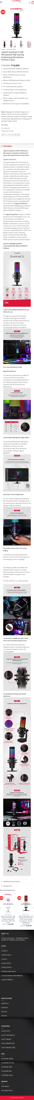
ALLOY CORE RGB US (8, 1035)
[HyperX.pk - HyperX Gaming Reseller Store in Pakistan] (17, 1)
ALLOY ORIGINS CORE (8, 1048)
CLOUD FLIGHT (6, 955)
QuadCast (4, 1007)
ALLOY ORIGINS (6, 1039)
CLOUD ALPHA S (6, 967)
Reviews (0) (7, 886)
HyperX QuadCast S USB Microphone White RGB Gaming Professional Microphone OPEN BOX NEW (8, 919)
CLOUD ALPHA (6, 963)
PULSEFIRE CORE (6, 1067)
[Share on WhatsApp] (2, 134)
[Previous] (4, 23)
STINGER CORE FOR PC (8, 971)
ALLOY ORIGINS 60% (7, 1043)
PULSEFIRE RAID (6, 1071)
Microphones (11, 49)
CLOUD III (4, 951)
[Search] (29, 2)
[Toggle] (1, 146)
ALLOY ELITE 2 (5, 1031)
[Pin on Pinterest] (15, 134)
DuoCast (4, 1012)
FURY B (3, 1091)
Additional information (11, 881)
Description (7, 146)
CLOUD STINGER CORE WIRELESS (12, 976)
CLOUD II (4, 959)
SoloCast (4, 1016)
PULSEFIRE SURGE (7, 1059)
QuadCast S (5, 1003)
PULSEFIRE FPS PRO (7, 1063)
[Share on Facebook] (6, 134)
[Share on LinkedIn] (18, 134)
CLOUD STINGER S (7, 980)
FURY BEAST (5, 1086)
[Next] (29, 23)
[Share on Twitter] (9, 134)
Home (3, 49)
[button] (1, 2)
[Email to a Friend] (12, 134)
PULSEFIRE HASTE (7, 1075)
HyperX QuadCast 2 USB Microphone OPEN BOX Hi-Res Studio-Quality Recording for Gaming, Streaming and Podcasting (26, 920)
